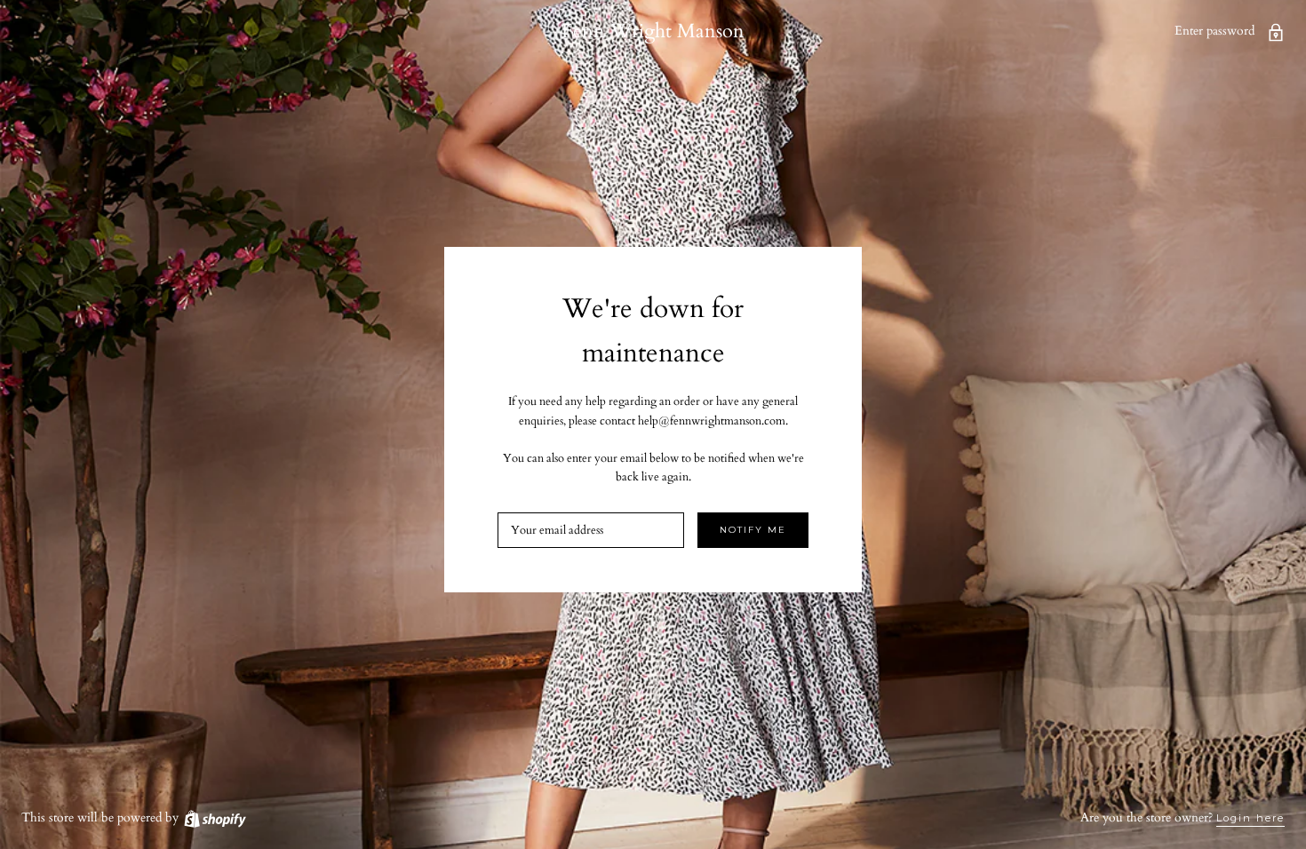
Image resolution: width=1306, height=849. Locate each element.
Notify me (753, 530)
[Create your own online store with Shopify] (214, 817)
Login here (1250, 818)
